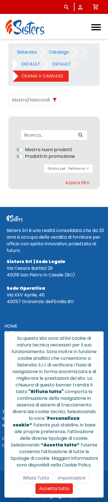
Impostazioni (71, 478)
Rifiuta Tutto (36, 478)
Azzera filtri (77, 182)
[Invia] (80, 135)
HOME (10, 326)
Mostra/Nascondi (31, 100)
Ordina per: (67, 168)
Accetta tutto (54, 488)
